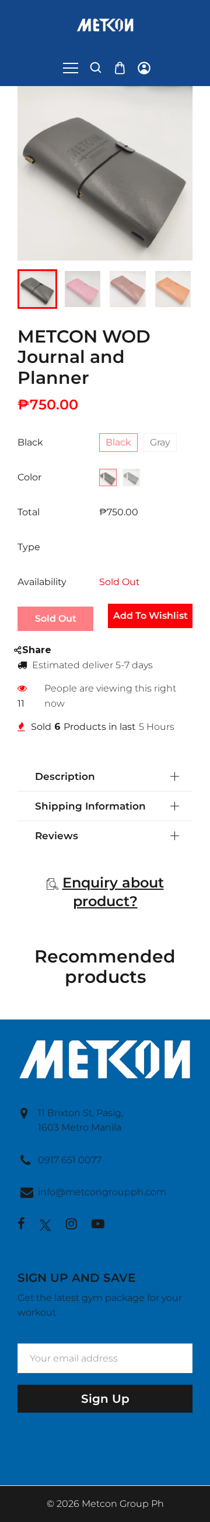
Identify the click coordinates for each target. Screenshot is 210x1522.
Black (118, 442)
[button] (35, 288)
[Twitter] (45, 1224)
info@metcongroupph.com (102, 1191)
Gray (160, 442)
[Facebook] (21, 1225)
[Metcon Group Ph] (105, 24)
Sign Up (105, 1399)
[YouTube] (98, 1225)
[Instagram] (71, 1225)
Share (36, 649)
